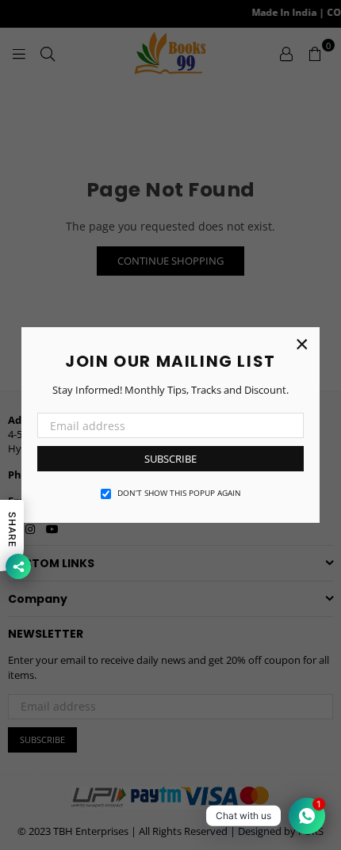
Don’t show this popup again (179, 492)
